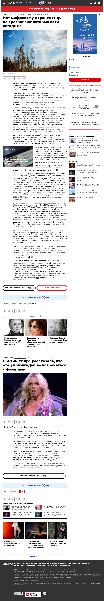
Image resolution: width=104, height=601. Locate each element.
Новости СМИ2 (35, 557)
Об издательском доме (29, 563)
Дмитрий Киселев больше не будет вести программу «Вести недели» (88, 184)
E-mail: (71, 59)
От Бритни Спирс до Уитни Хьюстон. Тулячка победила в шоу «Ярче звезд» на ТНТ (54, 514)
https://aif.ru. (20, 584)
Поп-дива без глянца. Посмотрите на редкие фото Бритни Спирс (55, 506)
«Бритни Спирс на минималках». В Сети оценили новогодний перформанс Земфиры (22, 514)
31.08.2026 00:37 (8, 358)
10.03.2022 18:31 (7, 14)
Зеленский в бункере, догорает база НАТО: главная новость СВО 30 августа (85, 115)
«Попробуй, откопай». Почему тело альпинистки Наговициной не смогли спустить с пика (88, 140)
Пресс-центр (72, 563)
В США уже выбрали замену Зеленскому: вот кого (86, 198)
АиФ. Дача (74, 70)
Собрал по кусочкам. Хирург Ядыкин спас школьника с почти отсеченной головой (89, 147)
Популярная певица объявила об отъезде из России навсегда (87, 171)
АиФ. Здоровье (76, 72)
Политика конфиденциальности (22, 587)
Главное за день (76, 67)
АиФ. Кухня (74, 75)
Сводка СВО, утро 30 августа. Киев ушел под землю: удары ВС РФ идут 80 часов (85, 90)
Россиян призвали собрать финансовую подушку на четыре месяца (87, 179)
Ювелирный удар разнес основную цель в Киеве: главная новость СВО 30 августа (85, 107)
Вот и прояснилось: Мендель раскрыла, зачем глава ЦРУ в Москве (88, 164)
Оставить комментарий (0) (52, 288)
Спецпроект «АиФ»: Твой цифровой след (52, 9)
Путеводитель (31, 566)
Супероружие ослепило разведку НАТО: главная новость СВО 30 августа (85, 98)
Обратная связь (19, 566)
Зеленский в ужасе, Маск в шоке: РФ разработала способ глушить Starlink (85, 123)
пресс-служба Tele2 (9, 73)
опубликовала (37, 464)
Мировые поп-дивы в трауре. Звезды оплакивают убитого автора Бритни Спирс (21, 507)
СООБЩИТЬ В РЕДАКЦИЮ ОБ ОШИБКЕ (59, 566)
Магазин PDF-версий (84, 563)
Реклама (17, 563)
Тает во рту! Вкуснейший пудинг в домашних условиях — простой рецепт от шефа (88, 154)
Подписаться (85, 80)
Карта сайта (42, 566)
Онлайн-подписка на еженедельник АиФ (52, 563)
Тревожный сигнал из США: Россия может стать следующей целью (88, 191)
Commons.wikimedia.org (10, 417)
